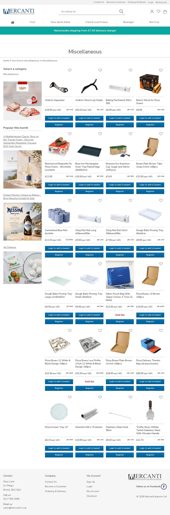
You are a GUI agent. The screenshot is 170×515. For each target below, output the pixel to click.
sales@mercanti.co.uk (14, 507)
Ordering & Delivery (137, 2)
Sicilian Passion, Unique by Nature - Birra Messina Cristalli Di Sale (22, 196)
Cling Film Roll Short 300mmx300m (116, 232)
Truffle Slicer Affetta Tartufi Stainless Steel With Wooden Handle (148, 430)
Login (150, 2)
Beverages (128, 22)
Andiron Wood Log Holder (89, 100)
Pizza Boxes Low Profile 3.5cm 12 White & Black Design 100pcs (88, 363)
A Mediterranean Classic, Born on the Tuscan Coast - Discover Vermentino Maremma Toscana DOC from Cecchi (21, 141)
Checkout (92, 496)
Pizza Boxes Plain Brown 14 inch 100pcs (119, 362)
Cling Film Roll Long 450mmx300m (85, 232)
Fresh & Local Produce (97, 22)
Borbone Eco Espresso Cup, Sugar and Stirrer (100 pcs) (118, 167)
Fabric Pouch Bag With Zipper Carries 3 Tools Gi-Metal (119, 297)
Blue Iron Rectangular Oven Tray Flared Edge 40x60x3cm (87, 167)
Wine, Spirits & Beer (60, 22)
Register (59, 125)
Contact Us (99, 2)
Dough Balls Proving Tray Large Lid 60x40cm (58, 295)
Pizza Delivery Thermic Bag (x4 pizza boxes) (148, 362)
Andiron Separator (55, 100)
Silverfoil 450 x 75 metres (88, 427)
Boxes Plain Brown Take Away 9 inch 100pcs (149, 165)
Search (121, 11)
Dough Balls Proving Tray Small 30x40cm (88, 295)
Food (32, 22)
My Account (161, 2)
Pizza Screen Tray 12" (56, 427)
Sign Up (91, 481)
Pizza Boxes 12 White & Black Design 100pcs (57, 362)
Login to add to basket (59, 118)
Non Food (154, 22)
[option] (22, 101)
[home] (12, 22)
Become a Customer (116, 2)
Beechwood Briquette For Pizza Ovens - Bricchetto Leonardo (58, 167)
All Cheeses (9, 247)
